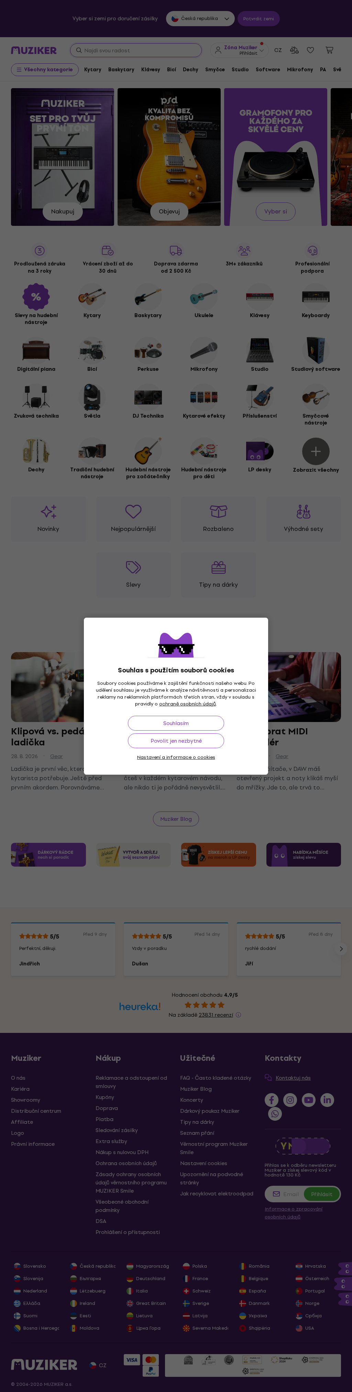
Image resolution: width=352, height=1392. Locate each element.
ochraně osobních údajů (187, 704)
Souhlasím (176, 723)
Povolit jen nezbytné (176, 740)
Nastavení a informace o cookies (176, 757)
